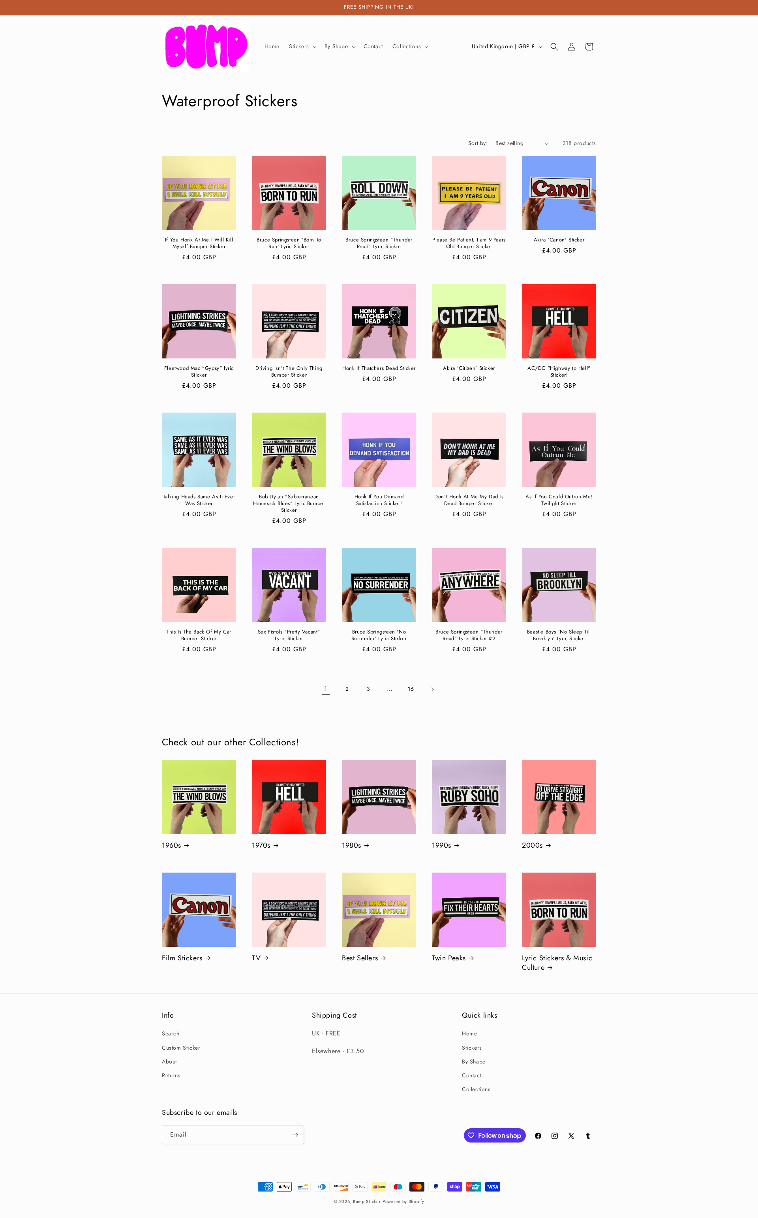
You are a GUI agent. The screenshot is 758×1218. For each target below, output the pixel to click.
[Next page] (432, 689)
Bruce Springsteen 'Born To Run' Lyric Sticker (289, 243)
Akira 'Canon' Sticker (559, 240)
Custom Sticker (181, 1048)
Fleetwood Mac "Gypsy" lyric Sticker (199, 372)
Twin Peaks (449, 958)
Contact (471, 1075)
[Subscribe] (295, 1135)
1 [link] (325, 688)
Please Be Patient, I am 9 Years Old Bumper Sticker (469, 243)
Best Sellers (360, 958)
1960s (171, 845)
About (169, 1061)
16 (411, 689)
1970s (261, 845)
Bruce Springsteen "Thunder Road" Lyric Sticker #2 (469, 635)
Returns (171, 1075)
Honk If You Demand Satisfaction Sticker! (379, 500)
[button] (302, 46)
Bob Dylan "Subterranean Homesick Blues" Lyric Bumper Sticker (289, 504)
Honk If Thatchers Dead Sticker (379, 368)
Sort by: (478, 143)
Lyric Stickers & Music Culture (557, 963)
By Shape (474, 1061)
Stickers (472, 1048)
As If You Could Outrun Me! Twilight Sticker (559, 500)
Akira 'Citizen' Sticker (469, 368)
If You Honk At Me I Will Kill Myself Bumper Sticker (199, 243)
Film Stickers (182, 958)
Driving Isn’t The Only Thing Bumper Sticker (289, 372)
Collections (476, 1089)
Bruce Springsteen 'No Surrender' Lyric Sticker (379, 635)
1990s (441, 845)
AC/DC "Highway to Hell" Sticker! (559, 372)
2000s (532, 845)
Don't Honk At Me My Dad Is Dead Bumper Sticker (469, 500)
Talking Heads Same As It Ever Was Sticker (199, 500)
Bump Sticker (367, 1201)
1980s (351, 845)
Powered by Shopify (403, 1201)
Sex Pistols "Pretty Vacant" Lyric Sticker (289, 635)
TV (256, 958)
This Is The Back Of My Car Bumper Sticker (199, 635)
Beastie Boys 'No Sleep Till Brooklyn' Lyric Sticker (559, 635)
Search (171, 1033)
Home (469, 1033)
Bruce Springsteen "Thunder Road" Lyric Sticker (379, 243)
